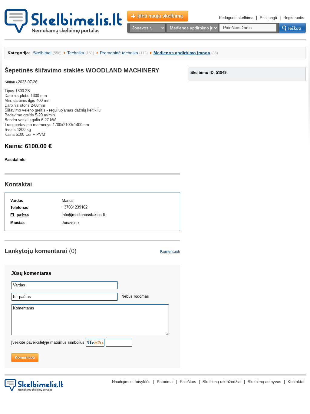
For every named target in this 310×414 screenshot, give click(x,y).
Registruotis (293, 17)
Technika (75, 52)
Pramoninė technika (119, 52)
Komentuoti (170, 251)
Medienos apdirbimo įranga (181, 52)
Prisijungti (268, 17)
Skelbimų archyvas (264, 381)
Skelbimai (42, 52)
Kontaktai (296, 381)
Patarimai (165, 381)
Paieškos (188, 381)
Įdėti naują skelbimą (160, 15)
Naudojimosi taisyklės (131, 381)
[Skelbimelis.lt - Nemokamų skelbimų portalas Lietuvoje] (63, 21)
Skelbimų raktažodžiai (222, 381)
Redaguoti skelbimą (236, 17)
